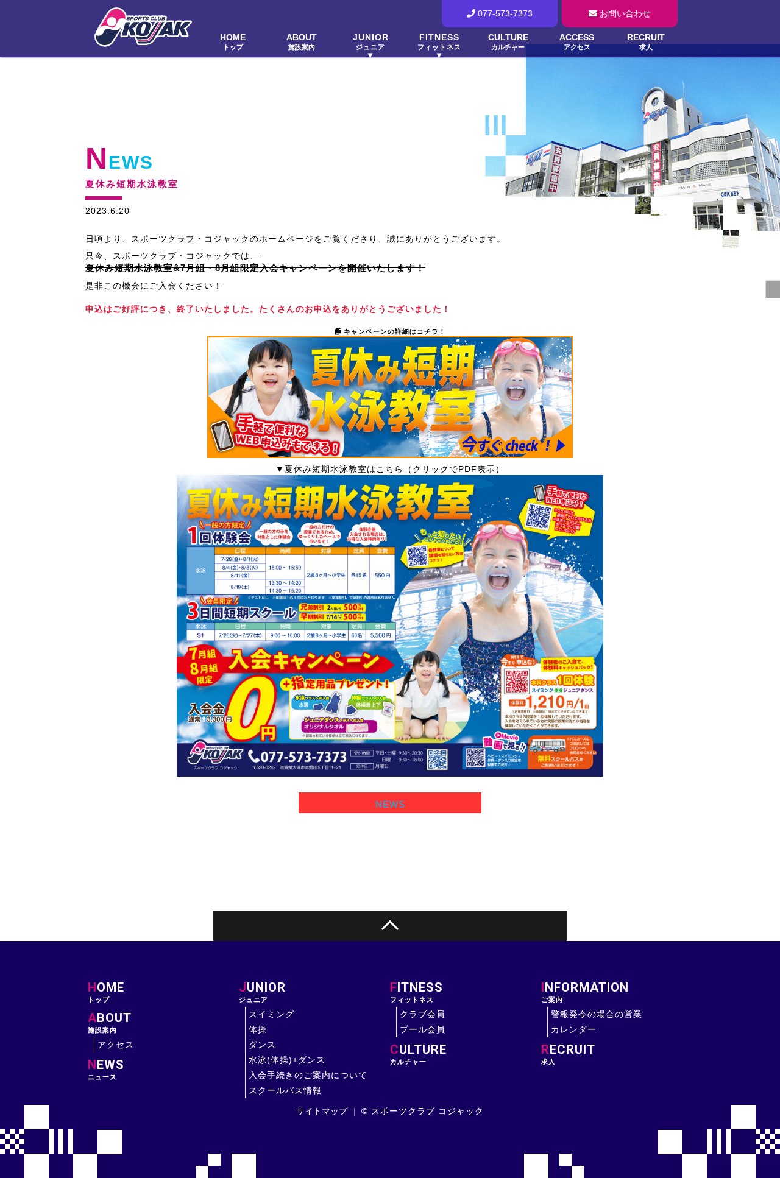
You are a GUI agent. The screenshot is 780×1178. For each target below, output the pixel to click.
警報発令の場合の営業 (596, 1014)
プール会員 (422, 1029)
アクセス (116, 1044)
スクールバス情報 (285, 1090)
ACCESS (576, 41)
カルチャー (418, 1054)
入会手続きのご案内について (308, 1075)
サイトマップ (321, 1111)
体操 (258, 1029)
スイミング (271, 1014)
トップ (106, 992)
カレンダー (574, 1029)
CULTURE (508, 41)
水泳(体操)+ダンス (287, 1060)
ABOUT (301, 41)
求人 (568, 1054)
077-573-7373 (504, 13)
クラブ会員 (422, 1014)
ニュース (106, 1070)
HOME (233, 41)
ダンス (262, 1044)
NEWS (119, 162)
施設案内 (110, 1023)
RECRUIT (646, 41)
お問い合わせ (624, 13)
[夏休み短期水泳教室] (390, 626)
